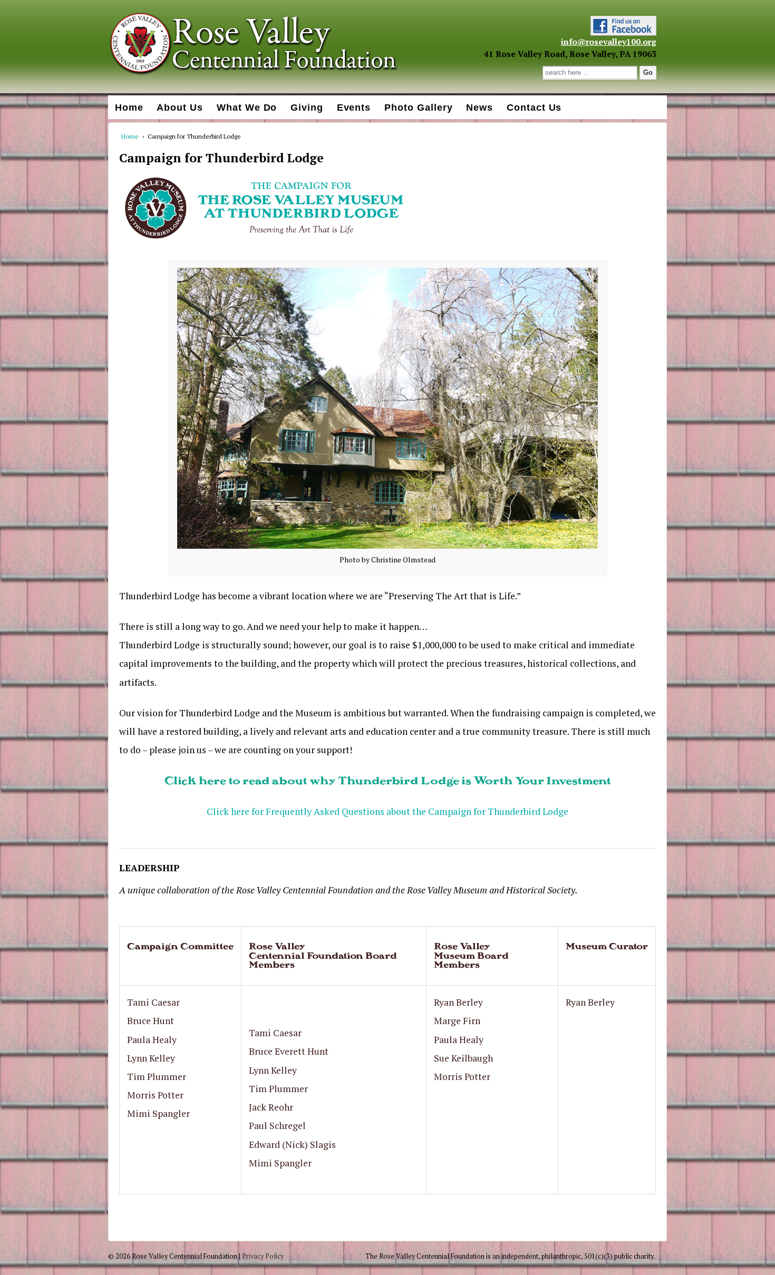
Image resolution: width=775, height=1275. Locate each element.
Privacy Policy (263, 1256)
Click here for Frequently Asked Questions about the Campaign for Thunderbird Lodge (387, 811)
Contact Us (534, 107)
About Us (180, 107)
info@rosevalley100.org (608, 41)
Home (129, 107)
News (479, 107)
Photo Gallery (418, 107)
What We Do (247, 107)
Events (354, 107)
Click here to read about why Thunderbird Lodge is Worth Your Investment (387, 780)
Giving (306, 107)
